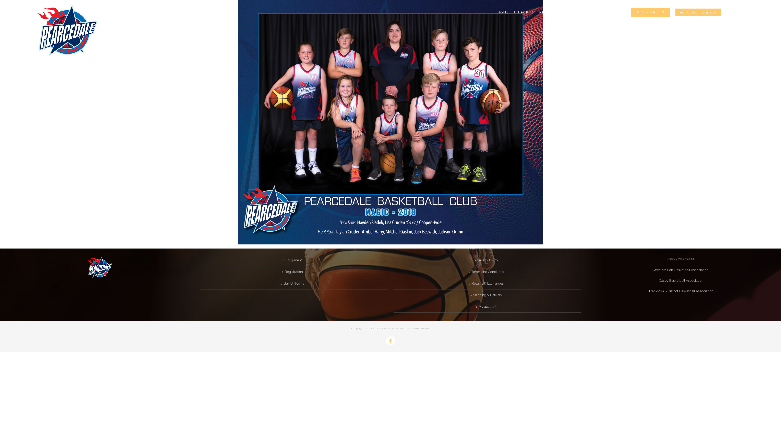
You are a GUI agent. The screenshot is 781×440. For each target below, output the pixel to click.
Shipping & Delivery (487, 295)
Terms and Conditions (487, 272)
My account (487, 307)
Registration (294, 272)
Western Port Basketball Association (681, 270)
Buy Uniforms (294, 283)
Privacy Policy (487, 260)
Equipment (294, 260)
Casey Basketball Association (681, 281)
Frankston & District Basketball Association (681, 291)
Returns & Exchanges (488, 283)
